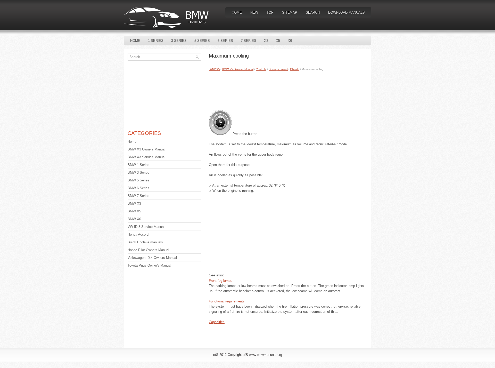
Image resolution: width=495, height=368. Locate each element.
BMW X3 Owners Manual (146, 149)
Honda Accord (138, 234)
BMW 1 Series (138, 165)
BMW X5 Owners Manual (237, 69)
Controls (261, 69)
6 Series (225, 41)
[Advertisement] (288, 89)
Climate (294, 69)
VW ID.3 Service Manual (146, 227)
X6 (290, 41)
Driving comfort (278, 69)
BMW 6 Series (138, 188)
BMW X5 (214, 69)
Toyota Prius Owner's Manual (149, 265)
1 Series (155, 41)
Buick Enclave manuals (145, 242)
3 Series (179, 41)
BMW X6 (134, 219)
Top (270, 12)
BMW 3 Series (138, 172)
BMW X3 (134, 203)
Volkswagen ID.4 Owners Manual (152, 258)
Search (313, 12)
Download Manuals (346, 12)
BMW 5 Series (138, 180)
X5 (278, 41)
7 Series (248, 41)
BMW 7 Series (138, 196)
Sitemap (289, 12)
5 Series (202, 41)
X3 (266, 41)
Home (237, 12)
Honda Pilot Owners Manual (148, 250)
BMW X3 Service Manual (146, 157)
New (254, 12)
